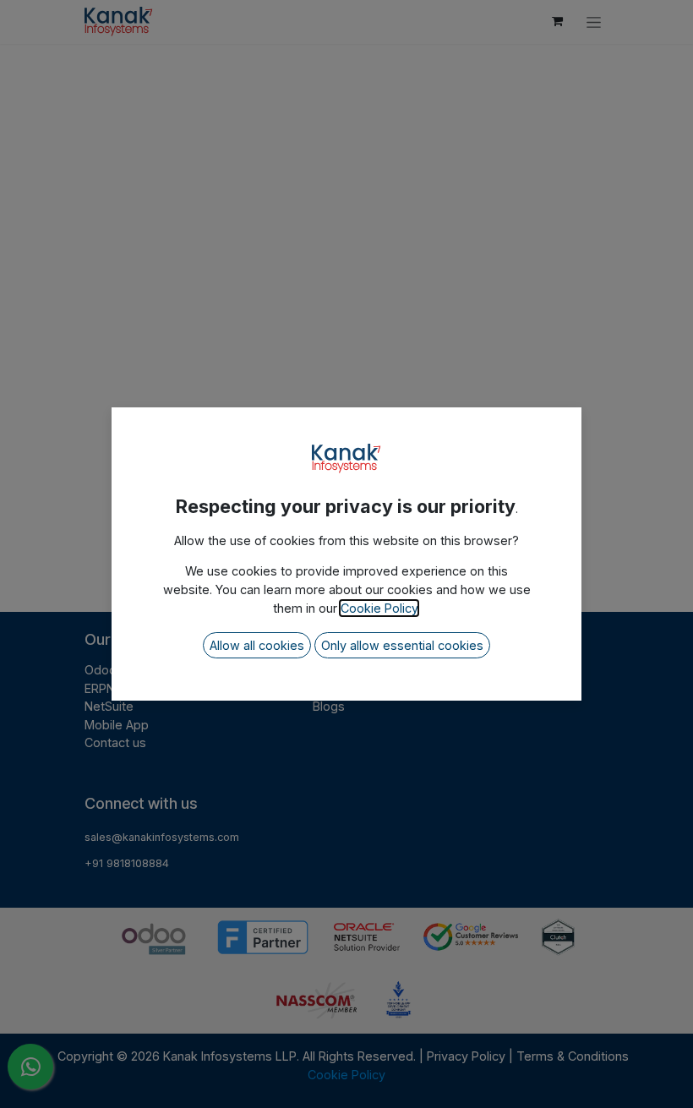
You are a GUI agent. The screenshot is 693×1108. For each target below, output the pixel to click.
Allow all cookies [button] (257, 645)
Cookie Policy (379, 608)
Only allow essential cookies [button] (402, 645)
